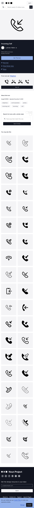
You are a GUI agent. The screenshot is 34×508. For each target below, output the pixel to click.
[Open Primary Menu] (2, 3)
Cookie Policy (17, 500)
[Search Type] (3, 7)
